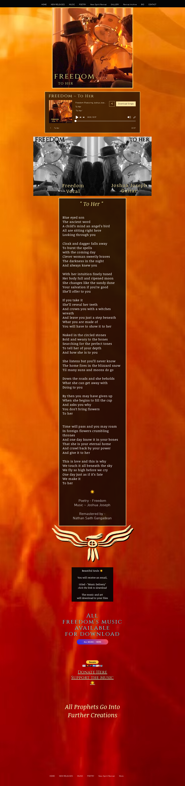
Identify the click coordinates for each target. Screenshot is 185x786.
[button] (92, 663)
